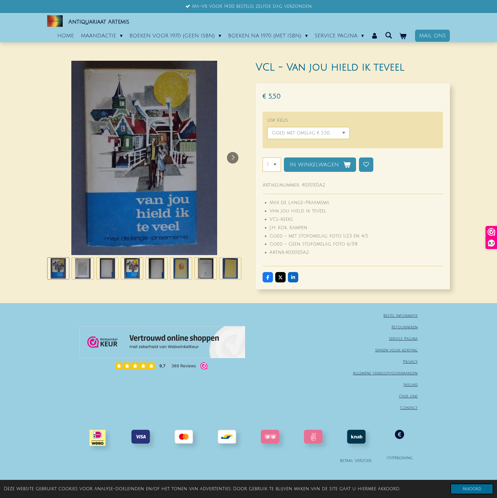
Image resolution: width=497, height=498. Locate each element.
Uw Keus (277, 120)
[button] (58, 268)
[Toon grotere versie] (270, 437)
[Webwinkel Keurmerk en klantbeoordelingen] (162, 343)
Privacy (410, 362)
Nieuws (411, 385)
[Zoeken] (389, 35)
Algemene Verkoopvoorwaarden (385, 373)
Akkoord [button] (471, 489)
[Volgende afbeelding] (232, 158)
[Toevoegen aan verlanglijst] (366, 164)
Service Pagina (403, 339)
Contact (409, 408)
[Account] (374, 35)
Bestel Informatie (400, 315)
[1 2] (272, 164)
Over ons (408, 396)
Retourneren (404, 327)
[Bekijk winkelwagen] (403, 36)
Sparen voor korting (396, 350)
